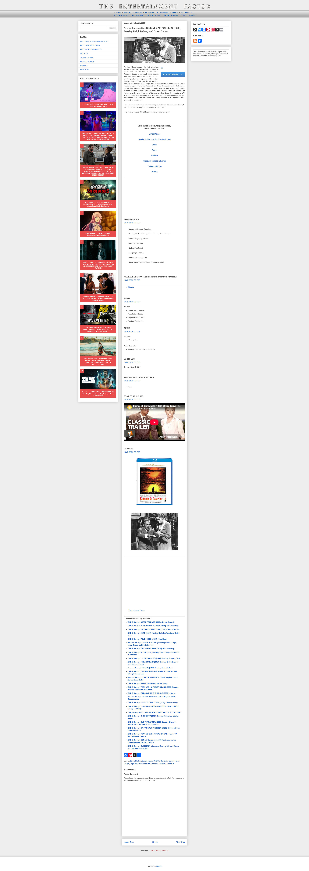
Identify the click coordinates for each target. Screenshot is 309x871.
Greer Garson (169, 761)
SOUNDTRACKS (154, 15)
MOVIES (138, 13)
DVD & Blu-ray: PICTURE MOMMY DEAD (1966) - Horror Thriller (153, 629)
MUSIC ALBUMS (171, 15)
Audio (154, 150)
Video (154, 145)
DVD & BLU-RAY (121, 15)
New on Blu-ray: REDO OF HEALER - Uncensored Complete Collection (98, 234)
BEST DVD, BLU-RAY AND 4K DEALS (94, 42)
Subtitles (154, 155)
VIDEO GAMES (187, 15)
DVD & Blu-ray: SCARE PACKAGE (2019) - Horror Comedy (151, 622)
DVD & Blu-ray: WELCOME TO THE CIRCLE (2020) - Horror (151, 693)
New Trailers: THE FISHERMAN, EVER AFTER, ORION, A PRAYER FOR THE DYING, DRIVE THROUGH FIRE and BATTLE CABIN (98, 361)
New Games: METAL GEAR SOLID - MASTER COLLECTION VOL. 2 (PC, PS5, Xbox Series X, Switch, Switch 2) (98, 329)
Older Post (180, 842)
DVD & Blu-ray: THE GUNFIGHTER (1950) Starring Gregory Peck (154, 658)
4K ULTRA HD (138, 15)
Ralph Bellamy (135, 764)
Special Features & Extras (154, 161)
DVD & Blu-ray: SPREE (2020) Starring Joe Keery (147, 683)
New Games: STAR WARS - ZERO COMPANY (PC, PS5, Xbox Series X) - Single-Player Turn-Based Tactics (98, 393)
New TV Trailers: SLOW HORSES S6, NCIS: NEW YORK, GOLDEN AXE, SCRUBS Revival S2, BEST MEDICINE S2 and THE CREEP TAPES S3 (98, 265)
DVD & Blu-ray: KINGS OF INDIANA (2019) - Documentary (151, 649)
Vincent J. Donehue (166, 764)
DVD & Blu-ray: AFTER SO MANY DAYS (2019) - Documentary (153, 703)
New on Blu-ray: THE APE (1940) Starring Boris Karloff (150, 668)
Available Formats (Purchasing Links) (154, 139)
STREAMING (163, 13)
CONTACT (84, 65)
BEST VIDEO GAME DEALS (91, 50)
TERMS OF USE (86, 57)
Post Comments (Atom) (160, 850)
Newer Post (129, 842)
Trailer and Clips (154, 166)
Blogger (159, 866)
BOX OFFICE (186, 13)
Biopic (132, 761)
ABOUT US (84, 69)
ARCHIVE (84, 54)
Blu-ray (131, 287)
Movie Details (154, 134)
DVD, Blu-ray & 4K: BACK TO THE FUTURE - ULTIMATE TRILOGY (154, 712)
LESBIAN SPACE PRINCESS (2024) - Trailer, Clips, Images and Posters (98, 105)
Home (155, 842)
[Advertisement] (154, 198)
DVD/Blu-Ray (158, 761)
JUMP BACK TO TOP (132, 223)
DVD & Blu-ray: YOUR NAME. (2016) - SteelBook (147, 639)
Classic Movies (147, 761)
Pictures (154, 172)
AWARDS (127, 13)
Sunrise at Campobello (149, 764)
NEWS (118, 13)
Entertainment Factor (137, 610)
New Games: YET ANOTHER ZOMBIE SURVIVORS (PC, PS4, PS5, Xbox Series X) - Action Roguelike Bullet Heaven (98, 204)
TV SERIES (149, 13)
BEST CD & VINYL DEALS (90, 46)
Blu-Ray (138, 761)
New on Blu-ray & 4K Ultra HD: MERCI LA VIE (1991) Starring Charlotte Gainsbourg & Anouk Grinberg (98, 298)
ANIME (175, 13)
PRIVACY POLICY (87, 61)
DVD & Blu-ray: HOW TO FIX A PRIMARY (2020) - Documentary (153, 626)
